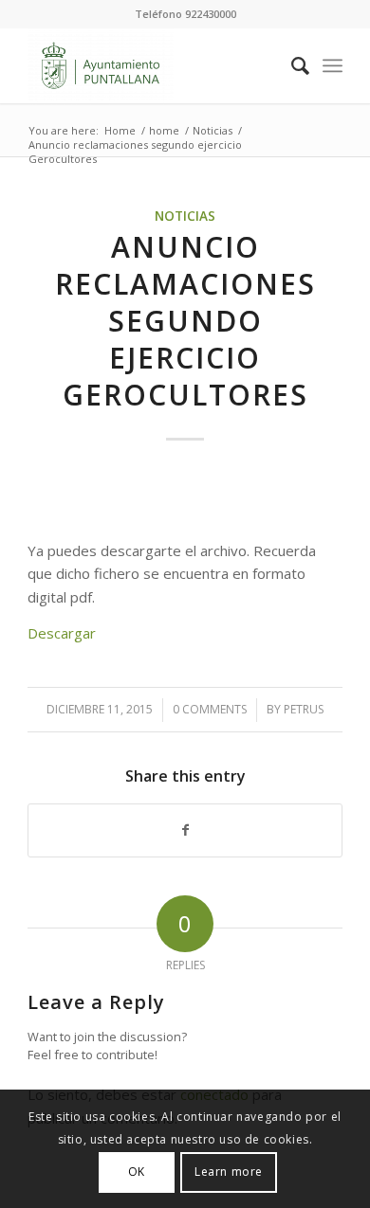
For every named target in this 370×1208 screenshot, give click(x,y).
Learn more (228, 1171)
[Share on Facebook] (185, 830)
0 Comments (210, 709)
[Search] (290, 65)
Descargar (62, 632)
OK (136, 1171)
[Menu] (332, 65)
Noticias (185, 216)
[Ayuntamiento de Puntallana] (153, 65)
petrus (304, 709)
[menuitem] (290, 65)
